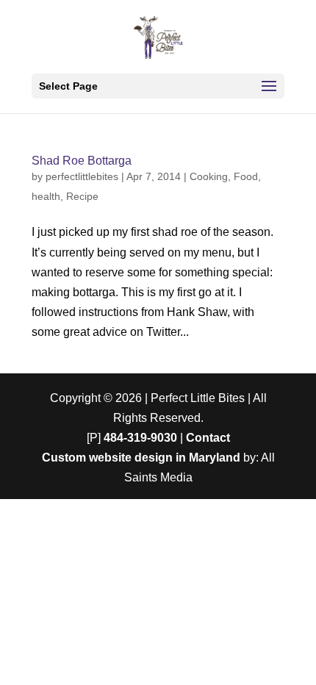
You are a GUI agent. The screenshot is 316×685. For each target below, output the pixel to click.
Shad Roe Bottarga (82, 160)
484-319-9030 (140, 437)
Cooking (209, 176)
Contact (208, 437)
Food (246, 176)
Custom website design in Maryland (141, 457)
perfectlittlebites (82, 176)
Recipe (82, 196)
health (46, 196)
